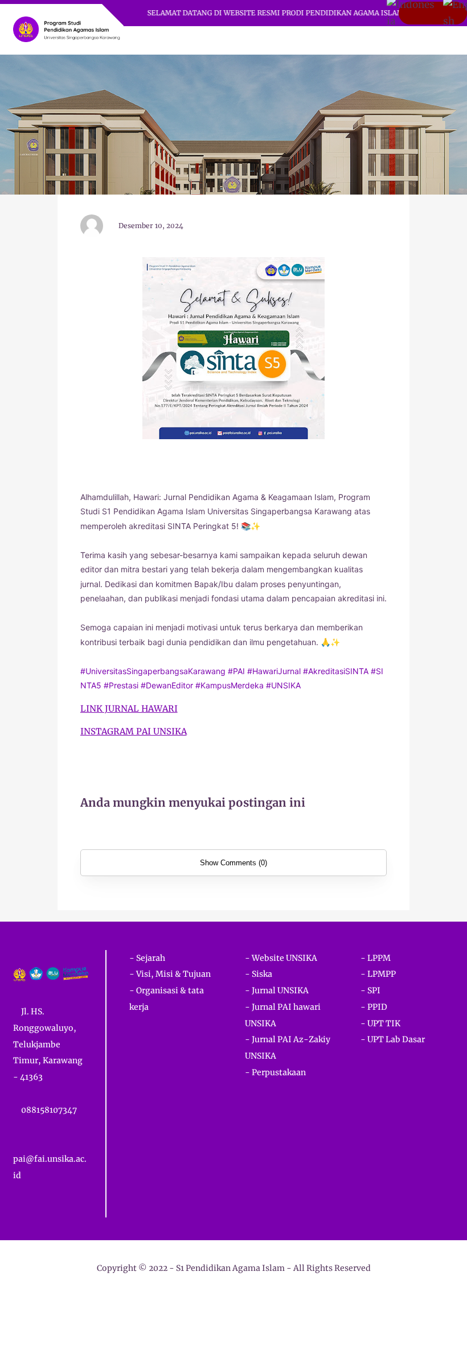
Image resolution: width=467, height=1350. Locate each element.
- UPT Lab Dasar (393, 1039)
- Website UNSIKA (281, 958)
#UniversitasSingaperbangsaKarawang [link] (153, 671)
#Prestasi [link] (121, 685)
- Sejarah (147, 958)
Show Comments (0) (233, 862)
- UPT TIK (380, 1023)
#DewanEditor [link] (167, 685)
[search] (406, 40)
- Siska (258, 974)
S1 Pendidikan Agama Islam (230, 1268)
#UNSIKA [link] (283, 685)
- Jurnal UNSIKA (277, 990)
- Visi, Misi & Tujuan (170, 974)
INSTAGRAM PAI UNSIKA (133, 731)
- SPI (370, 990)
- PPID (374, 1007)
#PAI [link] (236, 671)
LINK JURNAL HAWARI (129, 708)
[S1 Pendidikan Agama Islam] (66, 28)
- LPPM (376, 958)
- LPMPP (378, 974)
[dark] (425, 40)
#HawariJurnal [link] (274, 671)
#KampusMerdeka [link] (229, 685)
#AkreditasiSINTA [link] (335, 671)
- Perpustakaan (275, 1072)
